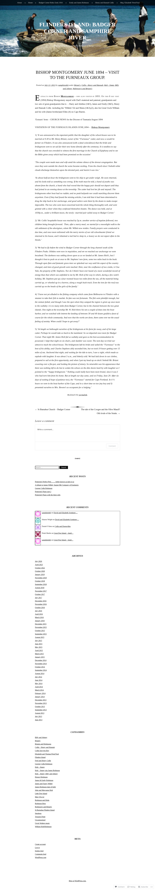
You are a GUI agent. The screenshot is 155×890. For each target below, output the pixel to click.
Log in (37, 848)
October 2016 (40, 608)
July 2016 (38, 611)
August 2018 (39, 588)
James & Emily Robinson (44, 780)
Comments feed (40, 854)
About (19, 3)
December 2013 (40, 700)
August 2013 (39, 713)
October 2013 (40, 707)
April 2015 (39, 650)
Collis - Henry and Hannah (92, 85)
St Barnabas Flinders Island (45, 810)
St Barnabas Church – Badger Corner (52, 409)
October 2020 (40, 571)
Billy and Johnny (41, 737)
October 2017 (40, 594)
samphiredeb (63, 85)
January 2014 (40, 697)
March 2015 (39, 654)
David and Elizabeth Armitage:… (66, 513)
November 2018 (41, 578)
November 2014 (41, 664)
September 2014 (41, 670)
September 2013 (41, 710)
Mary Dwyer (39, 797)
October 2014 (40, 667)
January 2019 (40, 574)
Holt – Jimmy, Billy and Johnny (46, 774)
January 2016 (40, 621)
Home (30, 3)
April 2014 (39, 687)
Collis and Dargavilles (63, 526)
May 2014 (38, 683)
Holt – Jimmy (40, 767)
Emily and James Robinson (79, 3)
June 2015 (38, 644)
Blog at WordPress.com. (77, 881)
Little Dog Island (41, 794)
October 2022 (40, 568)
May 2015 (38, 647)
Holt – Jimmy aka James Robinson (47, 770)
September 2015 (41, 634)
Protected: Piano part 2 (43, 492)
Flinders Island (40, 757)
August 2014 (39, 673)
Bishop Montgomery (100, 127)
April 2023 (39, 565)
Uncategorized (40, 820)
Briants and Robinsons (43, 744)
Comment (112, 446)
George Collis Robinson (43, 488)
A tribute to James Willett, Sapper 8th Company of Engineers (57, 485)
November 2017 (41, 591)
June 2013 (38, 720)
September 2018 (41, 584)
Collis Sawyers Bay (42, 751)
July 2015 (38, 641)
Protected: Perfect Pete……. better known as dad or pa (54, 482)
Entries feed (39, 851)
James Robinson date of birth (45, 787)
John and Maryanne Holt (44, 790)
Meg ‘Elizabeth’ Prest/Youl (130, 3)
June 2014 (38, 680)
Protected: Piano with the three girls (47, 495)
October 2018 (40, 581)
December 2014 (40, 660)
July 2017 (38, 598)
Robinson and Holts (42, 800)
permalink (83, 395)
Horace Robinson (41, 777)
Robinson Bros (40, 803)
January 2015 (40, 657)
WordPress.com (40, 857)
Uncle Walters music (42, 823)
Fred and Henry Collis (43, 761)
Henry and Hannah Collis (104, 3)
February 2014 (40, 693)
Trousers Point (40, 817)
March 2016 (39, 617)
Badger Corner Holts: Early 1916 (51, 3)
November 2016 (41, 604)
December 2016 (40, 601)
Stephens (38, 813)
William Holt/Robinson (43, 827)
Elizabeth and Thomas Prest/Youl (47, 754)
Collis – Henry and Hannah (45, 747)
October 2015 (40, 631)
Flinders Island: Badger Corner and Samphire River (77, 31)
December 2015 (40, 624)
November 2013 (41, 703)
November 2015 (41, 627)
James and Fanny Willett (43, 784)
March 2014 (39, 690)
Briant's (77, 85)
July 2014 (38, 677)
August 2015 (39, 637)
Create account (40, 844)
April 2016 (39, 614)
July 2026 (38, 561)
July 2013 (38, 716)
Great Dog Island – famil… (63, 533)
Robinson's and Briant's (82, 89)
